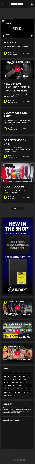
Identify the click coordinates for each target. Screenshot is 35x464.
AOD (23, 373)
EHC (14, 379)
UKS (24, 392)
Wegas (10, 395)
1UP (4, 373)
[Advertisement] (16, 434)
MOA (9, 385)
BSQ (5, 376)
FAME (24, 379)
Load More (16, 208)
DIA (24, 376)
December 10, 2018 (13, 129)
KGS (26, 382)
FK (29, 379)
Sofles (5, 392)
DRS (5, 379)
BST (9, 376)
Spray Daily (11, 52)
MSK (14, 385)
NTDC (29, 385)
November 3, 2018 (12, 157)
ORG (5, 389)
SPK (10, 392)
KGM (21, 382)
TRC (19, 392)
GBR (12, 382)
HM (17, 382)
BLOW (28, 373)
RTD (18, 389)
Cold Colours (14, 186)
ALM (18, 373)
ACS (13, 373)
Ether (19, 379)
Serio (27, 389)
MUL (24, 385)
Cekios (14, 376)
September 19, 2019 (13, 102)
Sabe (22, 389)
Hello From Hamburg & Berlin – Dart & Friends (17, 87)
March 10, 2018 (12, 198)
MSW (19, 385)
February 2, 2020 (12, 54)
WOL (15, 395)
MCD (5, 385)
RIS (13, 389)
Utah (28, 392)
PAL (9, 389)
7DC (9, 373)
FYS (8, 382)
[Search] (32, 4)
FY (4, 382)
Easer (9, 379)
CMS (20, 376)
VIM (5, 395)
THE (15, 392)
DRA (29, 376)
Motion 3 (10, 42)
